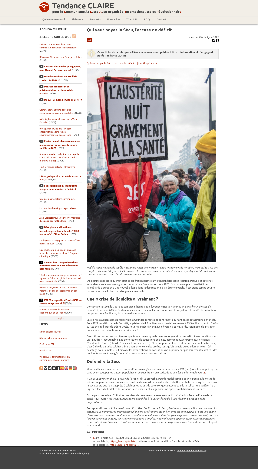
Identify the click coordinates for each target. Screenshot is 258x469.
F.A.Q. (147, 19)
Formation (113, 19)
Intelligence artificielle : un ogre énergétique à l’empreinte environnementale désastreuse (55, 131)
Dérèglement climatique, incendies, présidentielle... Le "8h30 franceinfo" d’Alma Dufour (59, 231)
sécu (89, 40)
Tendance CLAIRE (83, 5)
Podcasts (95, 19)
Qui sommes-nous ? (53, 19)
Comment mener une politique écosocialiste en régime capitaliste (57, 111)
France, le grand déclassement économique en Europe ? (54, 311)
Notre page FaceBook (50, 331)
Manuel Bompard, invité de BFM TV (63, 99)
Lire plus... (61, 318)
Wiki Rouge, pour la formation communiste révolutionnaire (54, 358)
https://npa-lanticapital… (124, 444)
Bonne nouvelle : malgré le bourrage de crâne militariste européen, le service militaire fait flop (59, 157)
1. (94, 438)
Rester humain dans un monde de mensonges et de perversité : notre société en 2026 (59, 145)
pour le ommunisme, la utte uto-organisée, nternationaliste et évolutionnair (116, 12)
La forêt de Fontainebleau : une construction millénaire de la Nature (57, 46)
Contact (161, 19)
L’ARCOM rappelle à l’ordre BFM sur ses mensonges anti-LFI (60, 302)
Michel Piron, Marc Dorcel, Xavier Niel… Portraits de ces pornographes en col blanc (59, 290)
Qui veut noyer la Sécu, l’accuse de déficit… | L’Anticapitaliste (122, 63)
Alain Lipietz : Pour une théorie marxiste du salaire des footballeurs (59, 219)
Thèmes (77, 19)
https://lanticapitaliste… (124, 441)
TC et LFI (131, 19)
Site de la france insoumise (53, 338)
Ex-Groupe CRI (46, 344)
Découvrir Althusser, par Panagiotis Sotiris (60, 57)
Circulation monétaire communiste (57, 198)
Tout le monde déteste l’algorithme (57, 166)
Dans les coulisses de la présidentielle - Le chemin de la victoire (56, 90)
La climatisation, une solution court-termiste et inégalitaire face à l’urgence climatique (59, 253)
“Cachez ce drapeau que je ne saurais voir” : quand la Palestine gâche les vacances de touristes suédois (60, 278)
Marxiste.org (45, 350)
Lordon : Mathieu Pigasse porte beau (57, 208)
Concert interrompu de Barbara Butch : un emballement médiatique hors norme (58, 265)
